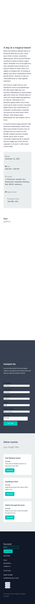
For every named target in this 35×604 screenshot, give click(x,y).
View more (10, 470)
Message (7, 415)
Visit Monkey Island (12, 458)
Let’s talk (10, 423)
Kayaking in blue (11, 482)
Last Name (7, 389)
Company (7, 396)
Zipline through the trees (15, 505)
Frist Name (7, 383)
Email (5, 402)
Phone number (9, 409)
